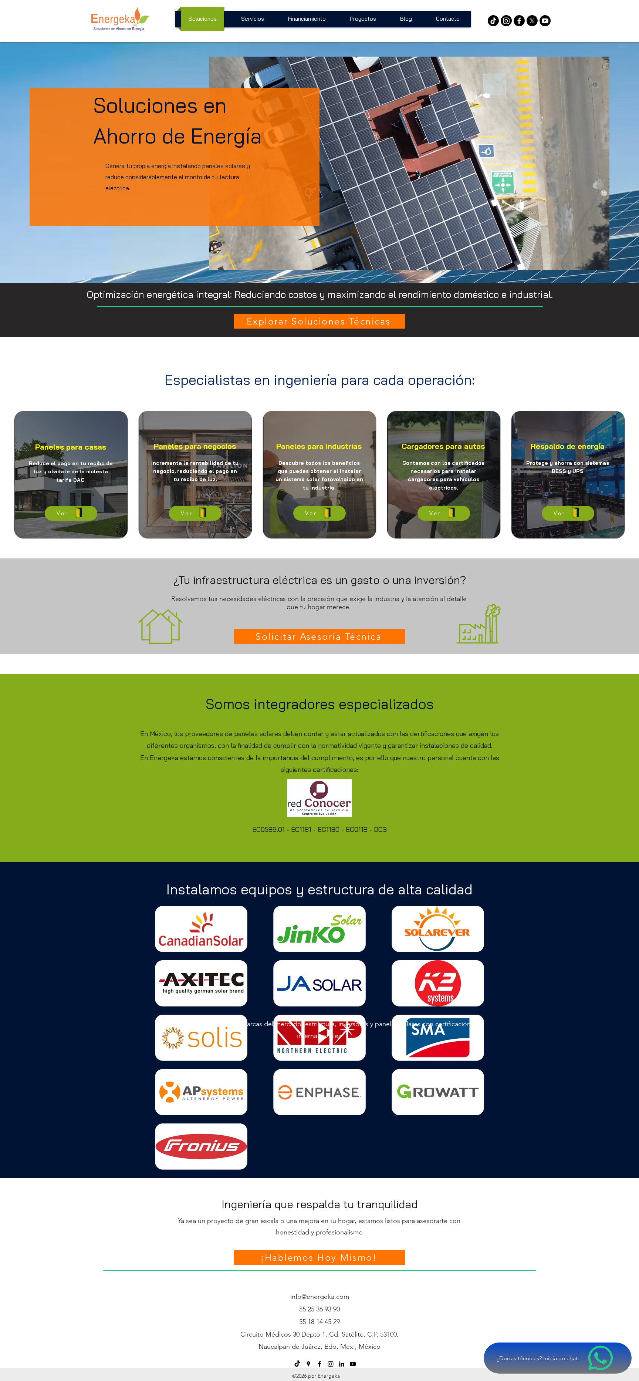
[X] (532, 20)
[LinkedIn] (341, 1364)
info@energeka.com (319, 1297)
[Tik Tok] (493, 20)
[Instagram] (506, 20)
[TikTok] (297, 1364)
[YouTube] (545, 20)
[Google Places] (308, 1364)
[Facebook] (519, 20)
